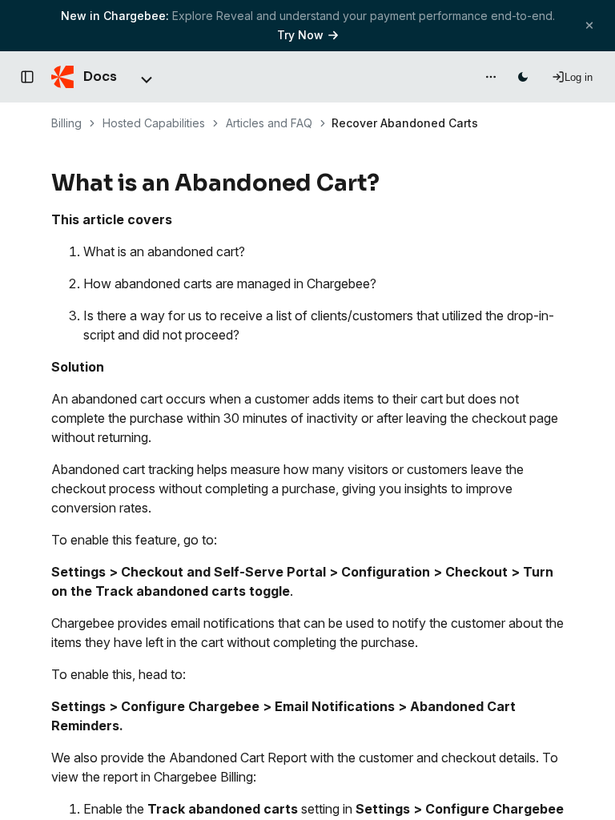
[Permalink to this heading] (389, 183)
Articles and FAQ (269, 123)
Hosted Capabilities (153, 123)
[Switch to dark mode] (523, 77)
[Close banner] (589, 25)
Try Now (300, 35)
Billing (66, 123)
